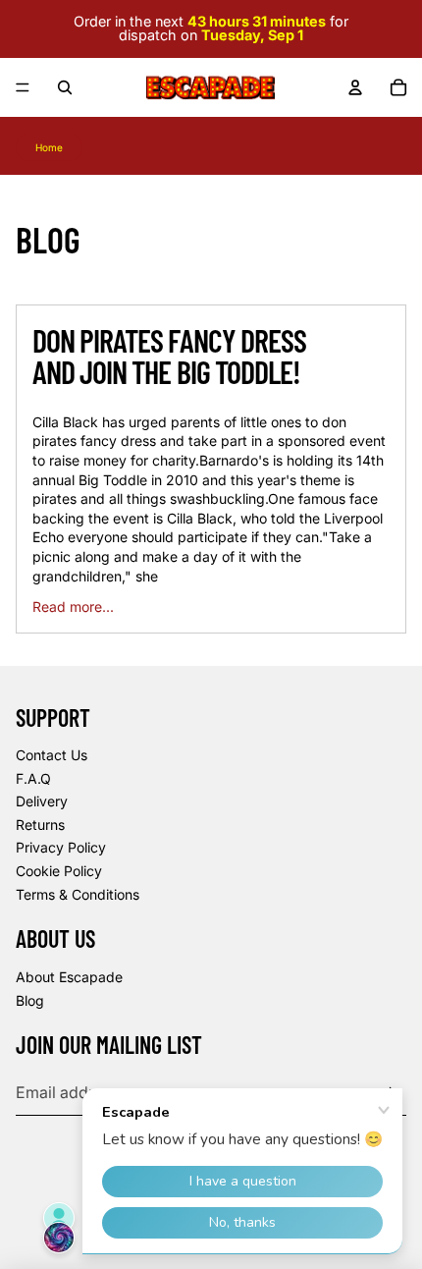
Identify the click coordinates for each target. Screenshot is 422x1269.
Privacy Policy (61, 847)
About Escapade (69, 976)
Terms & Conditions (77, 894)
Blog (30, 1000)
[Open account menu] (355, 87)
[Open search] (64, 87)
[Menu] (22, 87)
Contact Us (51, 754)
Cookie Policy (59, 870)
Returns (40, 824)
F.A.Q (33, 778)
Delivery (42, 801)
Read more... (73, 606)
